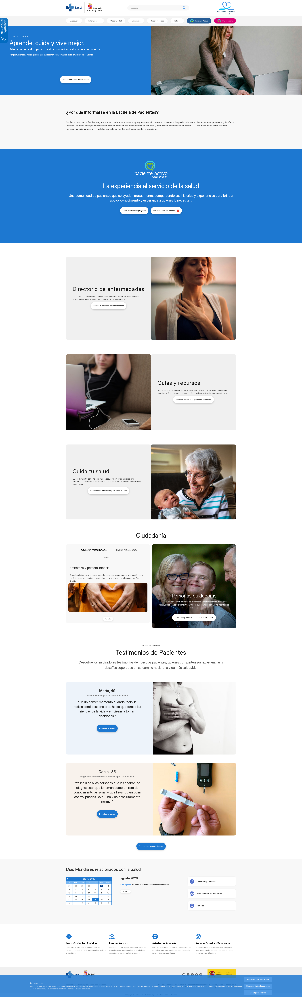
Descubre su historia (107, 728)
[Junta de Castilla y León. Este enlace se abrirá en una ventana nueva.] (94, 7)
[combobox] (154, 8)
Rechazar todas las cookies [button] (258, 986)
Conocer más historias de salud (151, 846)
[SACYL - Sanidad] (74, 7)
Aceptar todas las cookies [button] (258, 979)
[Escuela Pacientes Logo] (223, 8)
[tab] (93, 550)
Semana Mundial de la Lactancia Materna (150, 885)
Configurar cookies (258, 993)
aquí (190, 986)
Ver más (108, 619)
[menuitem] (74, 20)
